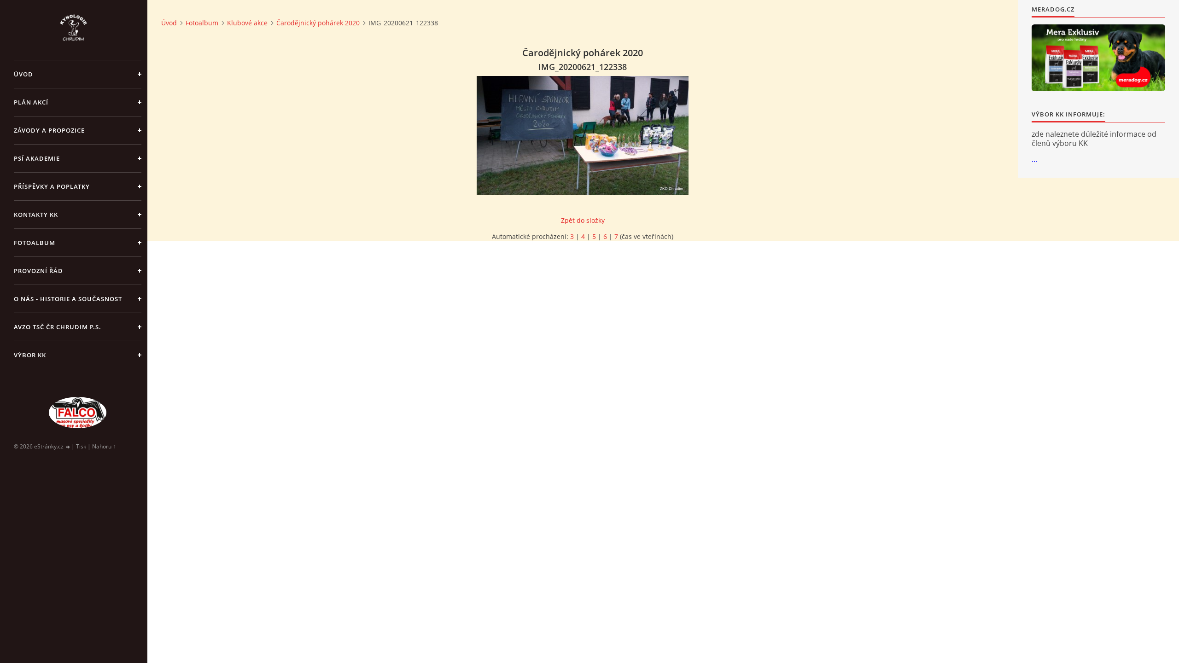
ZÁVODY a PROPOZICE (49, 130)
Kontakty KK (36, 214)
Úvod (23, 74)
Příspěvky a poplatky (52, 186)
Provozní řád (38, 271)
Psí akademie (37, 158)
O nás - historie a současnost (68, 299)
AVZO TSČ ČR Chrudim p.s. (57, 327)
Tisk (81, 446)
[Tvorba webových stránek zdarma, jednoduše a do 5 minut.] (68, 446)
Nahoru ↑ (104, 446)
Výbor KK (30, 355)
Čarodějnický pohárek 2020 (318, 22)
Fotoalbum (34, 242)
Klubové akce (247, 22)
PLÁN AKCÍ (31, 102)
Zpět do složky (583, 220)
